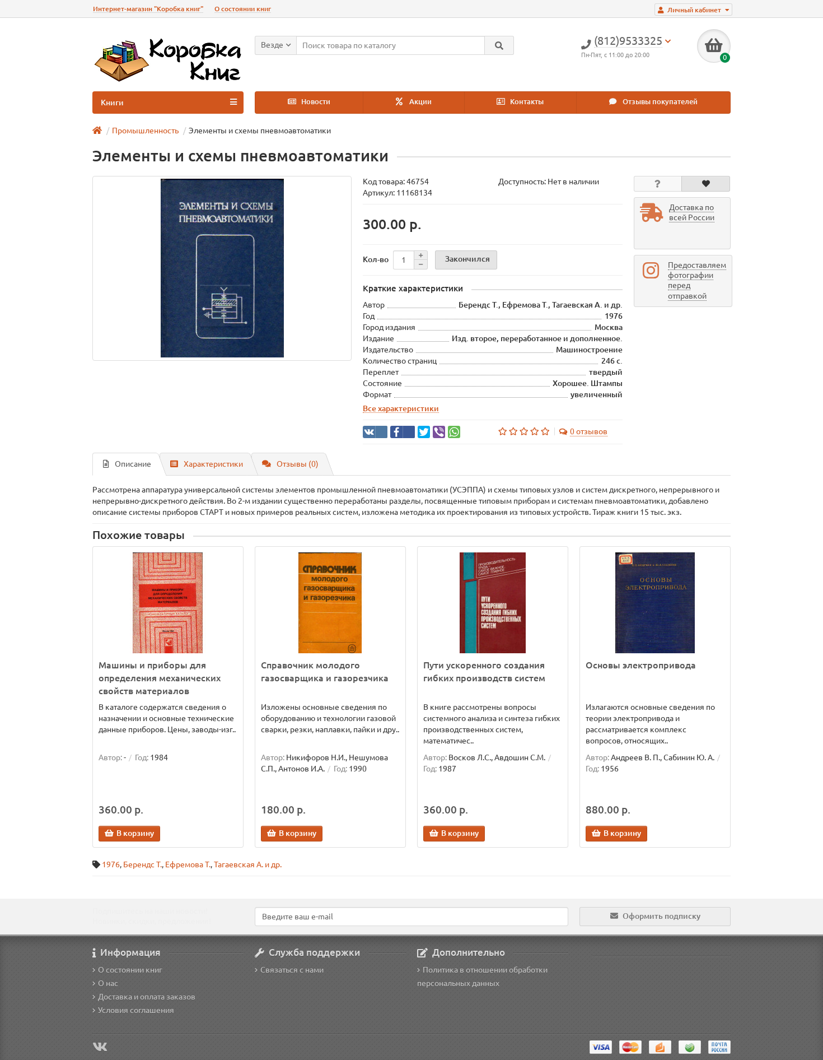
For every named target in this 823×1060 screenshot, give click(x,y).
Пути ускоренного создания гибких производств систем (484, 671)
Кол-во (376, 259)
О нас (108, 983)
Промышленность (145, 130)
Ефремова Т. (188, 864)
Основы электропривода (641, 665)
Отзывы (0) (298, 463)
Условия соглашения (136, 1010)
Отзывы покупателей (659, 101)
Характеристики (213, 463)
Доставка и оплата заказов (146, 996)
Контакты (526, 101)
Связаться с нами (292, 969)
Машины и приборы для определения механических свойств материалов (160, 678)
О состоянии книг (242, 8)
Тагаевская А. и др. (248, 864)
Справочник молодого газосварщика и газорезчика (325, 671)
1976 (111, 864)
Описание (133, 463)
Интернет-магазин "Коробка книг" (148, 8)
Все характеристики (401, 408)
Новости (315, 101)
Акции (420, 101)
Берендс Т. (142, 864)
